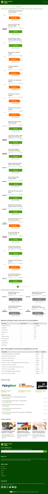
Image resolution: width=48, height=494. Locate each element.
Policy (2, 474)
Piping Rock (4, 327)
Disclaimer (3, 475)
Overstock (8, 413)
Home (2, 6)
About (2, 470)
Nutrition (13, 6)
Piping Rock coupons (6, 391)
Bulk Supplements (5, 338)
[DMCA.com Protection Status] (13, 492)
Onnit (3, 334)
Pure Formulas (5, 329)
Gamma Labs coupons (41, 391)
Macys (7, 406)
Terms (2, 472)
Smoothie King (5, 342)
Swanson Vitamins (5, 336)
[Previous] (3, 430)
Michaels (8, 398)
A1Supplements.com (6, 325)
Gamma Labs (4, 340)
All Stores (3, 466)
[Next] (45, 430)
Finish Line (8, 409)
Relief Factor (4, 345)
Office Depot (9, 402)
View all (45, 419)
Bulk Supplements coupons (24, 391)
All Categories (7, 6)
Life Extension (4, 332)
